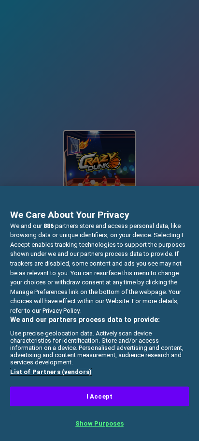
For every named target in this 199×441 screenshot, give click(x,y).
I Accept (99, 396)
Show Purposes (99, 423)
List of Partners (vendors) (51, 371)
